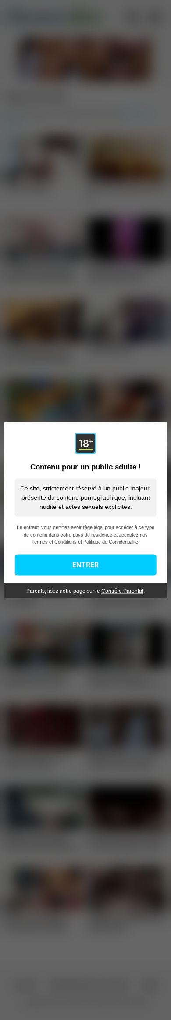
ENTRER (85, 564)
